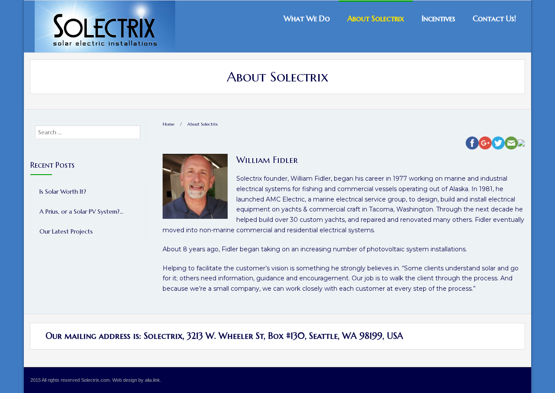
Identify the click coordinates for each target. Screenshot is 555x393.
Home (168, 124)
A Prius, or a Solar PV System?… (81, 211)
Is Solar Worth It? (62, 191)
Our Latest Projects (66, 231)
